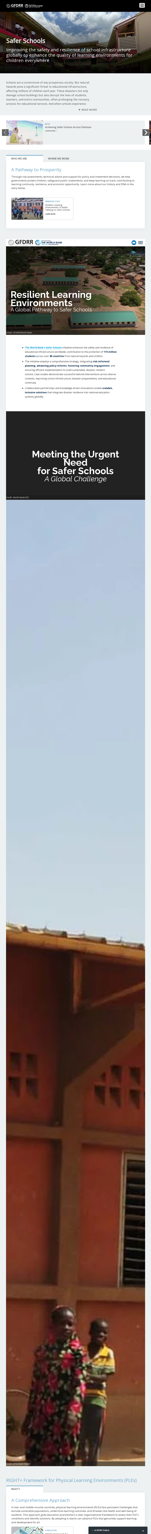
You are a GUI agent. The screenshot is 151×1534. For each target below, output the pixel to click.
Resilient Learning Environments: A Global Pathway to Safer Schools (57, 207)
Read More (89, 109)
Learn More (50, 214)
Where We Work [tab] (58, 158)
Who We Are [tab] (19, 158)
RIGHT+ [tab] (15, 1489)
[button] (5, 132)
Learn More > (51, 131)
